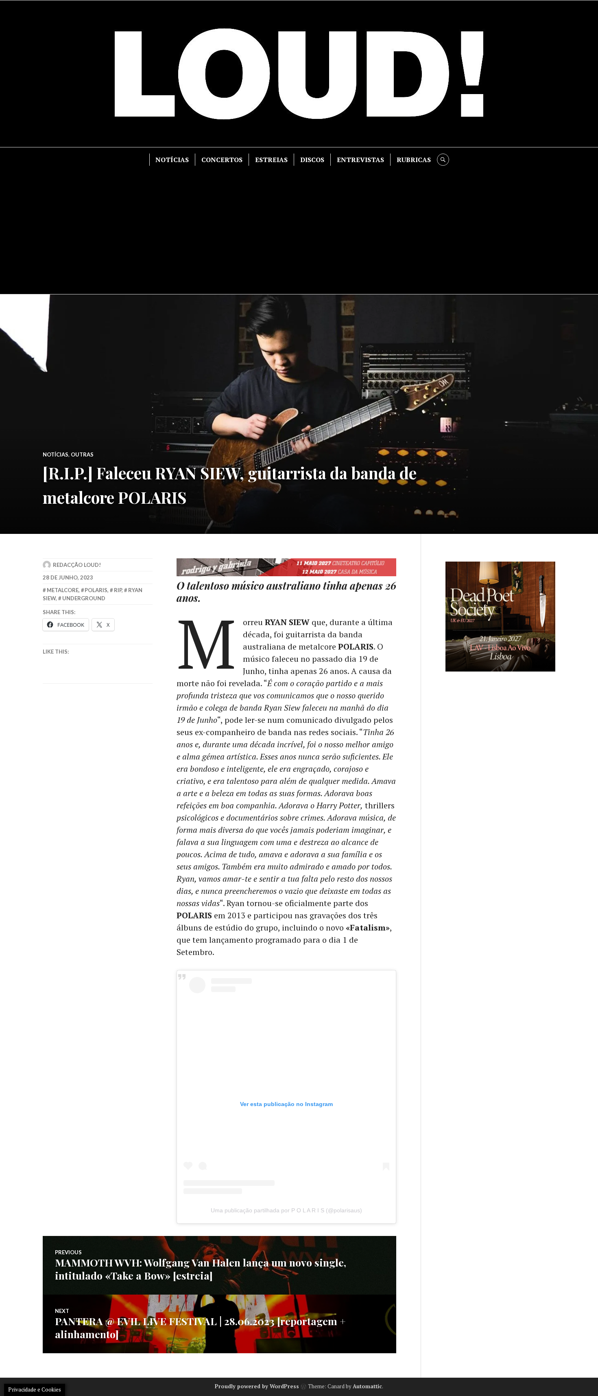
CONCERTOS (221, 159)
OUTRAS (82, 454)
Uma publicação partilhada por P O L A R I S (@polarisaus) (286, 1210)
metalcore (63, 590)
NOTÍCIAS (172, 159)
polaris (96, 590)
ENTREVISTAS (360, 159)
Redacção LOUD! (77, 565)
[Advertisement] (299, 227)
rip (118, 590)
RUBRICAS (414, 159)
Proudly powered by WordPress (257, 1386)
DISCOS (312, 159)
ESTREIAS (271, 159)
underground (83, 598)
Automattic (367, 1386)
